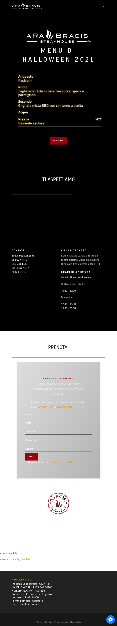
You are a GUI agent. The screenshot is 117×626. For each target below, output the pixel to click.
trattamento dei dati (61, 462)
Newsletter (75, 622)
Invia (32, 457)
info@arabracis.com (23, 255)
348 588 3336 (19, 263)
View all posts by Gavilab (15, 559)
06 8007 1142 (19, 259)
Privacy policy (61, 622)
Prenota (58, 141)
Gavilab (48, 622)
